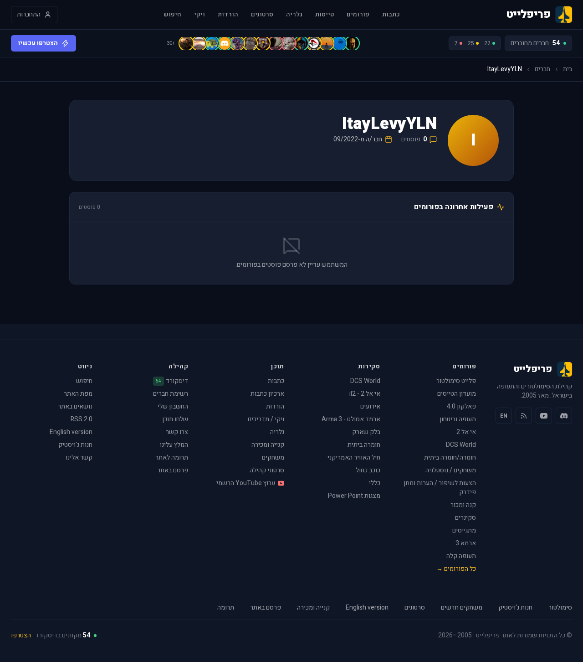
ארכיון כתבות (267, 393)
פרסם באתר (172, 470)
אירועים (370, 406)
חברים (542, 69)
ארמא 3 (465, 543)
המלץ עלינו (174, 445)
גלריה (294, 14)
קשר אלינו (79, 457)
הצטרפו (21, 635)
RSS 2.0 (81, 419)
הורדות (228, 14)
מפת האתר (78, 393)
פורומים (358, 14)
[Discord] (564, 416)
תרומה (225, 607)
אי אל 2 (466, 432)
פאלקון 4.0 (461, 406)
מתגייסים (464, 530)
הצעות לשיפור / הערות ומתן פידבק (440, 487)
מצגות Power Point (354, 496)
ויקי (199, 14)
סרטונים (262, 14)
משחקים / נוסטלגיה (450, 470)
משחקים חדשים (461, 607)
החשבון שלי (173, 406)
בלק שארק (366, 432)
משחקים (273, 457)
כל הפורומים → (456, 569)
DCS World (461, 445)
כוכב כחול (368, 470)
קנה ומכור (463, 505)
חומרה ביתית (364, 445)
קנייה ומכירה (267, 445)
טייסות (324, 14)
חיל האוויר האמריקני (353, 457)
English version (71, 432)
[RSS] (524, 416)
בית (567, 69)
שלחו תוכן (175, 419)
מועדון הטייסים (456, 393)
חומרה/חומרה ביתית (450, 457)
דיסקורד (172, 381)
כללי (374, 483)
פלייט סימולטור (456, 381)
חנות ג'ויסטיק (75, 445)
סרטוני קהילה (267, 470)
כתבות (391, 14)
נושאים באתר (75, 406)
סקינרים (465, 517)
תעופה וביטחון (458, 419)
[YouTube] (544, 416)
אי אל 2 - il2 (364, 393)
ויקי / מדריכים (266, 419)
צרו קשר (177, 432)
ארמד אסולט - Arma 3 (351, 419)
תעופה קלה (461, 556)
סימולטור (560, 607)
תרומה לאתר (171, 457)
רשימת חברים (170, 393)
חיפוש (172, 14)
